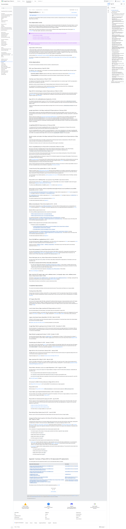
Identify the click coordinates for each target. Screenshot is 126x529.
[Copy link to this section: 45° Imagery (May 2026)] (41, 299)
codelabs (62, 313)
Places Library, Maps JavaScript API (42, 424)
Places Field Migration (34, 270)
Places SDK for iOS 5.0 (40, 388)
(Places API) (39, 252)
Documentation (28, 1)
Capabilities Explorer (17, 515)
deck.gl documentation (51, 87)
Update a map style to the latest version (37, 322)
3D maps (33, 304)
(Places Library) (52, 252)
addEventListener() (53, 279)
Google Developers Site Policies (36, 496)
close (124, 4)
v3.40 (59, 253)
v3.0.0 (66, 241)
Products (18, 1)
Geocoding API (33, 446)
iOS (45, 515)
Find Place (75, 424)
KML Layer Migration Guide (33, 71)
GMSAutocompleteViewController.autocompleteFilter (75, 477)
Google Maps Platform (39, 9)
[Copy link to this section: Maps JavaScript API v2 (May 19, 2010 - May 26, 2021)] (54, 359)
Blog (35, 1)
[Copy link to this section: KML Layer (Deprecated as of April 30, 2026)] (50, 68)
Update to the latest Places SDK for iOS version (39, 405)
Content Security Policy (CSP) (44, 170)
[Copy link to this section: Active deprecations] (41, 62)
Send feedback (74, 12)
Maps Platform (10, 1)
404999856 (40, 95)
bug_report (121, 4)
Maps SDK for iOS (60, 57)
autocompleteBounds (33, 477)
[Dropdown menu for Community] (43, 1)
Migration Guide (74, 337)
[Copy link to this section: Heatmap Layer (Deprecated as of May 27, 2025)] (52, 79)
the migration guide (35, 159)
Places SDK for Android (68, 57)
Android (46, 514)
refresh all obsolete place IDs (57, 346)
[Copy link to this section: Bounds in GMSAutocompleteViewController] (46, 210)
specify (39, 355)
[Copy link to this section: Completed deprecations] (44, 285)
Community (40, 1)
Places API (32, 424)
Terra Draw (31, 295)
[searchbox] (6, 8)
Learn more (46, 395)
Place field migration (34, 378)
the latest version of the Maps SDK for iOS (51, 355)
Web (46, 517)
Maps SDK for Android (53, 57)
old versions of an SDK (56, 164)
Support (77, 517)
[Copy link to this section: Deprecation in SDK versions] (43, 47)
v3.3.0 (39, 245)
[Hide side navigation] (12, 527)
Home (30, 9)
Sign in (124, 1)
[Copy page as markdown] (43, 12)
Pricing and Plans (78, 514)
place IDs (44, 344)
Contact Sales (78, 515)
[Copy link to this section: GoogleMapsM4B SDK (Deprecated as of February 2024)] (56, 125)
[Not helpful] (77, 10)
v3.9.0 (30, 207)
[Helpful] (75, 10)
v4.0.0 (42, 181)
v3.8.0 (46, 233)
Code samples (56, 313)
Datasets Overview (71, 73)
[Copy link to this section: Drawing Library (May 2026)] (43, 291)
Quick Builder (35, 313)
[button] (6, 27)
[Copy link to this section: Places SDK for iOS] (39, 387)
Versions (61, 160)
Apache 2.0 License (74, 495)
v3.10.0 (50, 184)
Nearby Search (68, 424)
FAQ (15, 514)
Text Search (64, 424)
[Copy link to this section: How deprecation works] (43, 22)
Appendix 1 (46, 200)
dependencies (59, 184)
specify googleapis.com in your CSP (52, 174)
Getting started (16, 517)
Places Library (43, 313)
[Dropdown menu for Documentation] (32, 1)
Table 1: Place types (55, 443)
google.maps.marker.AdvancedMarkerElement (49, 116)
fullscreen (122, 4)
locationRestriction (71, 478)
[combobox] (109, 1)
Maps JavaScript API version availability (42, 55)
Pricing (23, 1)
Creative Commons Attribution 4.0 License (54, 495)
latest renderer (32, 94)
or (45, 244)
